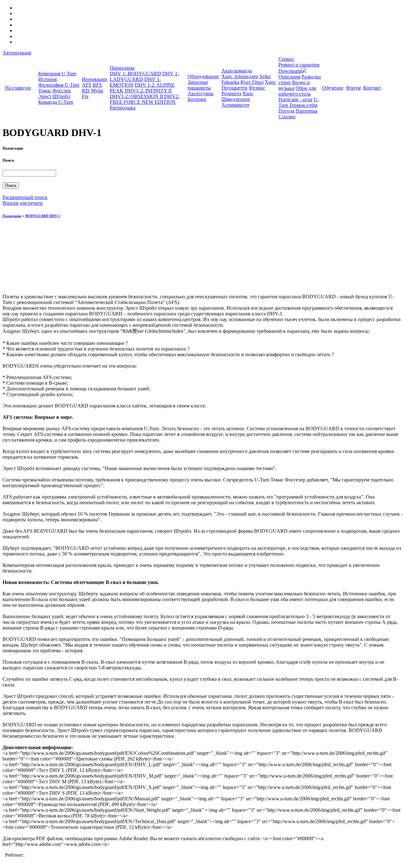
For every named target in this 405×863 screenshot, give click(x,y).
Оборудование (203, 76)
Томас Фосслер (54, 90)
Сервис (286, 59)
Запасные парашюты (199, 84)
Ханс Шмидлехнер (237, 96)
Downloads (290, 71)
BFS (97, 85)
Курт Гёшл (252, 82)
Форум (353, 87)
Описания (289, 76)
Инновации (94, 79)
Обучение (332, 87)
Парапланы (122, 68)
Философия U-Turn (58, 85)
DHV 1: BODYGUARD (135, 73)
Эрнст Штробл (54, 96)
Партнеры (306, 111)
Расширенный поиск (25, 197)
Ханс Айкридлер (239, 76)
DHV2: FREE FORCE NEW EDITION (144, 99)
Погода (286, 111)
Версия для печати (23, 203)
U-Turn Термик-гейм (298, 102)
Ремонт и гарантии (299, 64)
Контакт (372, 87)
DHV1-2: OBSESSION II (136, 96)
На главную (18, 87)
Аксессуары (201, 93)
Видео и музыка (294, 85)
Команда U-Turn (55, 102)
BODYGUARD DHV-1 (42, 216)
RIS (86, 90)
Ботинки (197, 99)
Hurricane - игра (295, 99)
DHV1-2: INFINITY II (148, 90)
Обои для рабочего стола (297, 90)
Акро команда (236, 70)
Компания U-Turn (57, 73)
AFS (86, 85)
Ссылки (287, 116)
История (47, 79)
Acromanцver (235, 105)
